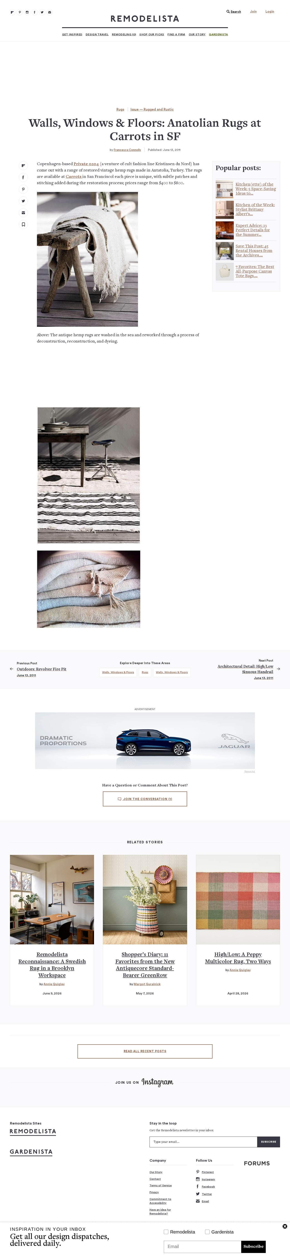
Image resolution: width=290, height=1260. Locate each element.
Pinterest (208, 1172)
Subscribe (253, 1246)
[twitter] (23, 201)
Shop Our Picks (151, 34)
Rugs (120, 109)
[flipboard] (23, 165)
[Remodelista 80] (20, 12)
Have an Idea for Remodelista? (160, 1211)
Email (205, 1201)
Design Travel (97, 34)
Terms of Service (161, 1185)
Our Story (197, 34)
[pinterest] (23, 189)
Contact (155, 1179)
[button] (232, 12)
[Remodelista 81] (27, 12)
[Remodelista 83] (42, 12)
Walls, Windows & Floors (118, 672)
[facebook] (23, 177)
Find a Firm (176, 34)
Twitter (207, 1194)
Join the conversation (147, 799)
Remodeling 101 (124, 34)
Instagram (208, 1179)
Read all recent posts (145, 1051)
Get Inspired (72, 34)
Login (270, 11)
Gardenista (218, 34)
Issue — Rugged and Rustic (152, 109)
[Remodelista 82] (34, 12)
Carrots (74, 177)
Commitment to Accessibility (160, 1201)
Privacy (154, 1192)
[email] (23, 212)
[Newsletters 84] (49, 12)
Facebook (208, 1186)
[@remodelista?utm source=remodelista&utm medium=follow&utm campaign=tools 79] (12, 12)
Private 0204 (86, 164)
